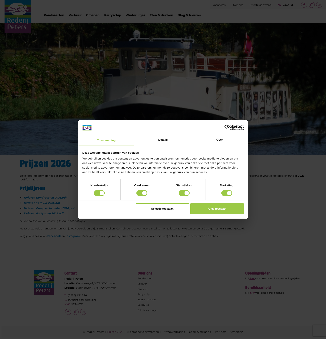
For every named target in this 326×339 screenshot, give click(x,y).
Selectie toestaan (162, 208)
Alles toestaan (217, 208)
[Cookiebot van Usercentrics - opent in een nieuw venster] (227, 127)
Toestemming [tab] (106, 140)
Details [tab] (163, 140)
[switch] (141, 193)
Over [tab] (219, 140)
